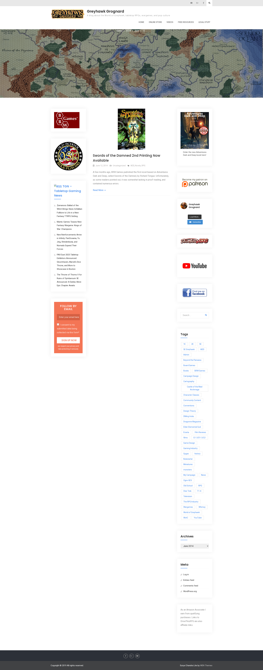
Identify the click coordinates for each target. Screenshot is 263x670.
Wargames (188, 507)
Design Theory (189, 411)
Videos (170, 22)
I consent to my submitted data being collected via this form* (68, 329)
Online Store (155, 22)
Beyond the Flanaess (192, 360)
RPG (143, 165)
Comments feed (190, 585)
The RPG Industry (190, 502)
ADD (132, 165)
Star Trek (187, 491)
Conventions (188, 406)
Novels (138, 165)
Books (186, 371)
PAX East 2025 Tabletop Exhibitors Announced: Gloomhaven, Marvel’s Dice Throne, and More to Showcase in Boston (69, 261)
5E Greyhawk (189, 349)
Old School (188, 486)
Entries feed (188, 580)
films (185, 438)
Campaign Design (191, 376)
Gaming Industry (190, 448)
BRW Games (200, 371)
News (203, 475)
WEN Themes (206, 665)
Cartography (188, 381)
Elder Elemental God (192, 427)
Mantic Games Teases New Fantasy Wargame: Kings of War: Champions (69, 225)
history (197, 454)
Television (187, 496)
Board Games (189, 365)
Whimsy (202, 507)
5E (200, 344)
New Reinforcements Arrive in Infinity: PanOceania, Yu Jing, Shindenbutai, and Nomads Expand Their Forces (69, 241)
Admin (186, 355)
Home (141, 22)
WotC (185, 518)
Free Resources (186, 22)
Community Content (192, 400)
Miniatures (188, 464)
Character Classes (191, 395)
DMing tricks (188, 416)
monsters (187, 470)
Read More (98, 190)
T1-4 (199, 491)
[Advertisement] (131, 53)
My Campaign (189, 475)
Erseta (186, 432)
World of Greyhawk (191, 512)
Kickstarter (188, 459)
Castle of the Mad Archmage (194, 388)
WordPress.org (190, 591)
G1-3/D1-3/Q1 (199, 438)
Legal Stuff (204, 22)
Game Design (189, 443)
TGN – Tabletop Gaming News (67, 191)
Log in (186, 574)
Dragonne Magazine (192, 422)
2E (192, 344)
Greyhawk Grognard (105, 11)
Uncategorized (119, 165)
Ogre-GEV (187, 480)
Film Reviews (200, 432)
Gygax (186, 454)
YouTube (198, 518)
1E (184, 344)
